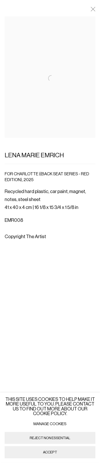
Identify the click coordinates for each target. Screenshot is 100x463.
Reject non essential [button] (50, 438)
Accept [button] (50, 452)
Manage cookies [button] (50, 424)
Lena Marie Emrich (34, 155)
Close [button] (91, 10)
